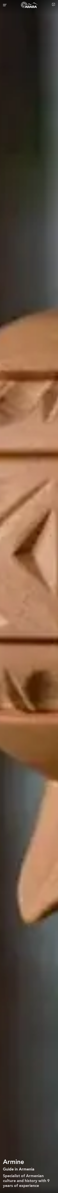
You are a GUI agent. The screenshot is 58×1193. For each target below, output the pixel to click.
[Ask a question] (53, 4)
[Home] (29, 5)
